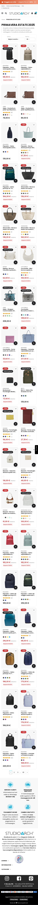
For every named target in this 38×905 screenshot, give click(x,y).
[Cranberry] (23, 518)
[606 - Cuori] (3, 316)
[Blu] (5, 74)
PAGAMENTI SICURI (10, 812)
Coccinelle (24, 267)
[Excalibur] (23, 193)
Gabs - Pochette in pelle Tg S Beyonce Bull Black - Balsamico (9, 110)
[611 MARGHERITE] (7, 316)
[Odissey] (21, 193)
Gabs (4, 106)
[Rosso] (27, 74)
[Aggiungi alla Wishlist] (15, 46)
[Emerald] (21, 518)
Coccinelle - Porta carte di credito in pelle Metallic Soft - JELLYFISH (9, 352)
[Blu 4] (23, 356)
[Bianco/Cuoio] (3, 517)
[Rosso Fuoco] (7, 115)
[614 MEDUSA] (9, 316)
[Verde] (25, 74)
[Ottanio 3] (9, 637)
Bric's (22, 388)
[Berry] (7, 355)
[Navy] (5, 436)
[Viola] (5, 719)
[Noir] (21, 315)
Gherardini (24, 185)
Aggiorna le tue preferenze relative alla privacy (19, 897)
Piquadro (5, 65)
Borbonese (6, 388)
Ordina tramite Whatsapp (13, 6)
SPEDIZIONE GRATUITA (28, 790)
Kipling (5, 267)
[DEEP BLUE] (21, 275)
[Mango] (23, 234)
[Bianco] (3, 476)
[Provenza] (25, 114)
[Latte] (27, 518)
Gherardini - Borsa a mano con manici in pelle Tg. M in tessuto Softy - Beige (28, 230)
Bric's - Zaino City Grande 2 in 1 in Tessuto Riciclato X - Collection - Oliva (28, 392)
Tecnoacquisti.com (22, 903)
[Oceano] (23, 396)
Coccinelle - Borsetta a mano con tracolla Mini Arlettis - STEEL (28, 311)
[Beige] (27, 152)
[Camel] (9, 436)
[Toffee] (27, 193)
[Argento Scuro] (25, 193)
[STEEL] (25, 315)
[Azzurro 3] (25, 356)
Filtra (36, 448)
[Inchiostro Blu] (5, 115)
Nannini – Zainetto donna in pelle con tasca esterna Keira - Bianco (9, 473)
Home (3, 6)
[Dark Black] (5, 396)
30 (23, 772)
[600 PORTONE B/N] (5, 316)
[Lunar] (25, 518)
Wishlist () (6, 8)
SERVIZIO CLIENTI (10, 790)
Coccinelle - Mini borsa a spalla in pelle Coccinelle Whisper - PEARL (26, 271)
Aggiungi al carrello (16, 61)
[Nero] (3, 74)
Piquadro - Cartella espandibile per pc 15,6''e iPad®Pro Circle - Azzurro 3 (27, 352)
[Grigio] (7, 193)
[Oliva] (25, 396)
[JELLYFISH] (23, 275)
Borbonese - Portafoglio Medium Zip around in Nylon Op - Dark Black (9, 392)
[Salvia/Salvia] (9, 517)
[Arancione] (7, 152)
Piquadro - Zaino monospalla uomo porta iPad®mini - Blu (10, 147)
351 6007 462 (10, 797)
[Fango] (5, 355)
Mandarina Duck (26, 510)
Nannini (5, 428)
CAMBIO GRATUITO (28, 812)
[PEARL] (27, 275)
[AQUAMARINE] (23, 315)
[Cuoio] (27, 599)
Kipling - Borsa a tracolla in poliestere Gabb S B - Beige (10, 270)
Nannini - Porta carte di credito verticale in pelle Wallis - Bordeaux (28, 432)
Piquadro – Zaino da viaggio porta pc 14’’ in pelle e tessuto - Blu (9, 596)
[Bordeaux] (23, 435)
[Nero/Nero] (5, 517)
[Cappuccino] (9, 115)
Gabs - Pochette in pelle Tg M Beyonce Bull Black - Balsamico (27, 110)
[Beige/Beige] (7, 517)
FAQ (23, 6)
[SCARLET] (25, 275)
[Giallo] (7, 436)
